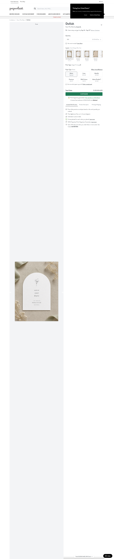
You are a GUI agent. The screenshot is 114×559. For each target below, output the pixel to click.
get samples (66, 14)
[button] (100, 1)
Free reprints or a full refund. (92, 98)
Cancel (85, 15)
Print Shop (22, 1)
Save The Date (21, 20)
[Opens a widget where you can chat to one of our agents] (107, 556)
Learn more (92, 119)
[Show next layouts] (101, 54)
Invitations (12, 20)
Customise (84, 94)
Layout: (73, 48)
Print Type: (73, 65)
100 (83, 39)
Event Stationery (14, 1)
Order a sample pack (87, 84)
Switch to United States (95, 15)
